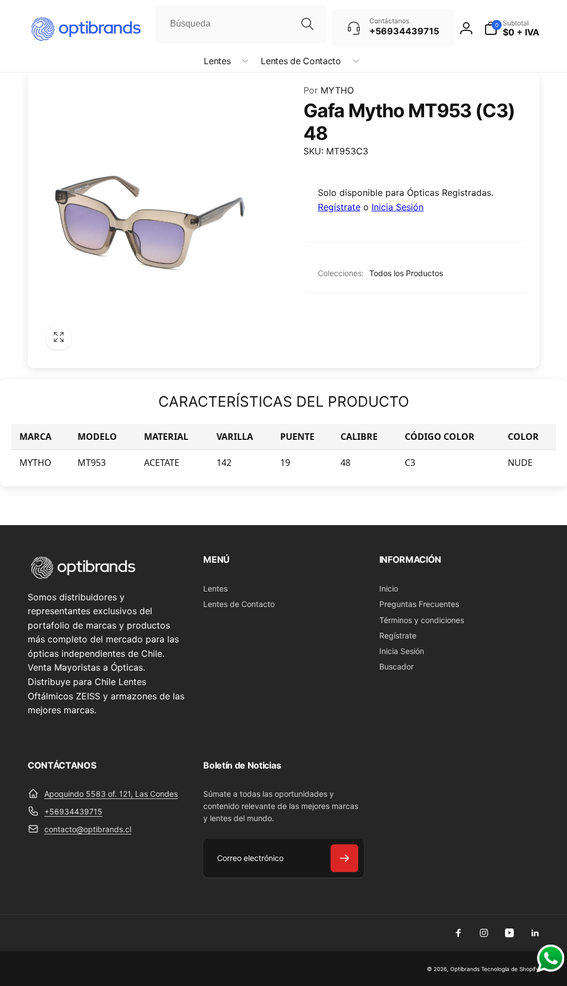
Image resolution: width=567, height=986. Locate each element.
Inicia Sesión (398, 206)
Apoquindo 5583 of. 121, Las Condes (111, 793)
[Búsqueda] (307, 24)
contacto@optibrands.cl (87, 829)
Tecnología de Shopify (510, 969)
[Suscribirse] (344, 858)
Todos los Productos (406, 273)
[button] (223, 61)
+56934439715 (73, 811)
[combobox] (241, 23)
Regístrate (339, 206)
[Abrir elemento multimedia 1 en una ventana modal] (149, 220)
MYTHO (328, 90)
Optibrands (465, 969)
